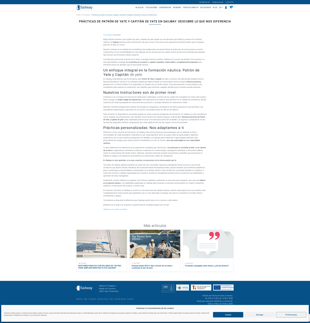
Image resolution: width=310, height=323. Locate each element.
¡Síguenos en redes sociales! (115, 209)
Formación (86, 15)
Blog (85, 299)
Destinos (79, 299)
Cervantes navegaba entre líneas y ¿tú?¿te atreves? (207, 266)
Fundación (92, 299)
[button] (231, 7)
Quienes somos (120, 299)
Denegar (259, 315)
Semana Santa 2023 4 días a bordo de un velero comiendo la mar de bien (152, 267)
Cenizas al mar (102, 299)
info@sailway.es (217, 2)
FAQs (111, 299)
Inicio (78, 15)
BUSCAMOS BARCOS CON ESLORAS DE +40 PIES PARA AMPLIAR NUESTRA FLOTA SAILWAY (99, 267)
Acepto (228, 315)
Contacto (230, 2)
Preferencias (291, 315)
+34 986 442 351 (204, 2)
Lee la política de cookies (145, 313)
